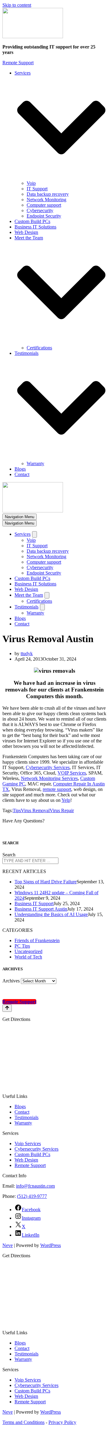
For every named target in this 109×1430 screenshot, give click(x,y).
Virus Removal (35, 810)
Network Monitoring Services (49, 778)
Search (8, 854)
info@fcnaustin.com (35, 1185)
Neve (7, 1245)
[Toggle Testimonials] (42, 607)
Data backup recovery (48, 194)
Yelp (65, 800)
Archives (11, 980)
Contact (22, 474)
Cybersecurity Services (48, 767)
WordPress (50, 1245)
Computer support (44, 205)
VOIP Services (72, 772)
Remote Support (18, 62)
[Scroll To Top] (7, 1008)
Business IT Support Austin (41, 909)
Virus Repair (62, 810)
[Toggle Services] (34, 534)
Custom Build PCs (32, 221)
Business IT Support (34, 903)
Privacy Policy (62, 1422)
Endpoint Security (44, 215)
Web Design (26, 232)
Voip (31, 183)
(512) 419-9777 (32, 1196)
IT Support (37, 188)
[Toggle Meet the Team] (47, 595)
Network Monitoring (46, 199)
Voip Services (28, 1143)
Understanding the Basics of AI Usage (51, 914)
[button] (61, 128)
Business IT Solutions (35, 226)
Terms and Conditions (23, 1422)
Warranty (35, 463)
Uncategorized (28, 951)
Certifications (39, 347)
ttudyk (27, 653)
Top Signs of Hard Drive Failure (46, 881)
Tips (17, 810)
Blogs (20, 469)
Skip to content (16, 5)
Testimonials (26, 1117)
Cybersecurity (40, 210)
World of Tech (28, 956)
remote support (57, 789)
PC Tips (22, 945)
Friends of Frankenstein (37, 940)
